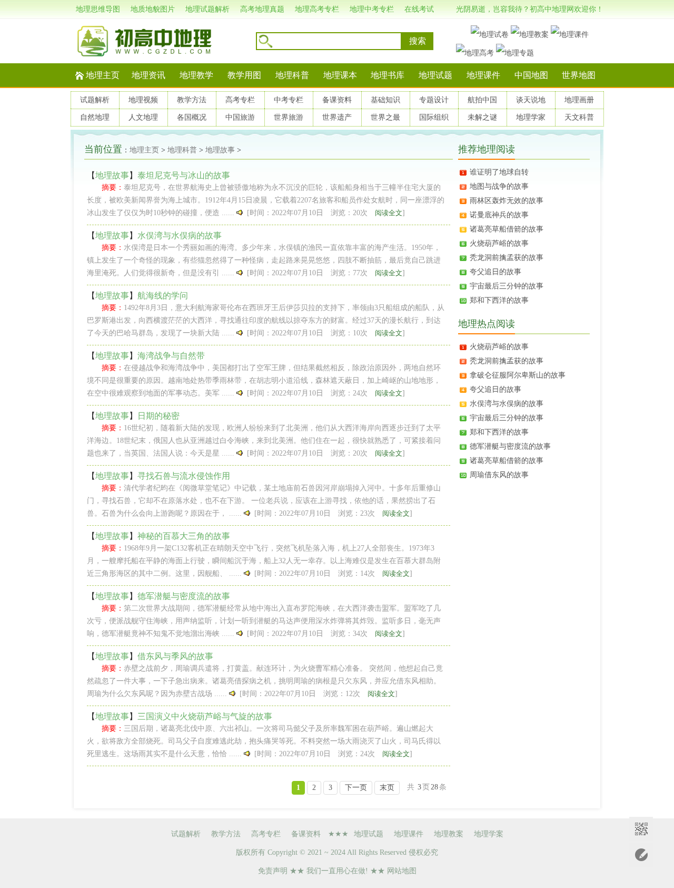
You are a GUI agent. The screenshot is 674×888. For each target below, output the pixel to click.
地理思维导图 (98, 9)
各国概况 (191, 117)
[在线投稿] (641, 855)
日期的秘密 (158, 415)
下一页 (356, 788)
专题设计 (434, 100)
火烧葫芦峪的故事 (499, 243)
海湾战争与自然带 (171, 355)
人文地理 (143, 117)
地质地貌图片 (153, 9)
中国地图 (531, 75)
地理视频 (143, 100)
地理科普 (292, 75)
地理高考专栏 (317, 9)
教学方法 (191, 100)
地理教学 (196, 75)
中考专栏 (288, 100)
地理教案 (448, 834)
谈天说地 (531, 100)
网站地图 (402, 871)
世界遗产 (337, 117)
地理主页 (103, 75)
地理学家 (531, 117)
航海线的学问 (162, 295)
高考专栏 (240, 100)
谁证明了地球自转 (499, 172)
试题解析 (95, 100)
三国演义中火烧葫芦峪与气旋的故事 (204, 716)
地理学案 (488, 834)
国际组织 (434, 117)
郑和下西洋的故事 (499, 300)
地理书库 (387, 75)
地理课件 (483, 75)
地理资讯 (148, 75)
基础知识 (385, 100)
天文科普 (579, 117)
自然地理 (95, 117)
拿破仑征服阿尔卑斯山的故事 (518, 375)
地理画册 (579, 100)
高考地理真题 (262, 9)
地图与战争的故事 (499, 186)
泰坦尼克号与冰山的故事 (183, 175)
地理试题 (435, 75)
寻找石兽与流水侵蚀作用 (183, 475)
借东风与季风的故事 (175, 656)
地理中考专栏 (372, 9)
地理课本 (340, 75)
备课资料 (337, 100)
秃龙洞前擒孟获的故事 (506, 258)
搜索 (417, 40)
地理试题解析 (207, 9)
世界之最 (385, 117)
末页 (387, 788)
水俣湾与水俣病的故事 (179, 235)
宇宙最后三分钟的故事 (506, 286)
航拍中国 (482, 100)
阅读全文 (388, 213)
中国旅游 (240, 117)
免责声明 (273, 871)
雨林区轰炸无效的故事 (506, 201)
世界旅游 (288, 117)
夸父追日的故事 (495, 272)
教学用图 (244, 75)
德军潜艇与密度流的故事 (183, 596)
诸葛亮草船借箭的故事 (506, 229)
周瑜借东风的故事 (499, 475)
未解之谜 (482, 117)
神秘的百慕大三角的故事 (183, 536)
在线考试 (419, 9)
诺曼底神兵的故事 (499, 215)
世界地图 (579, 75)
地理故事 (220, 150)
